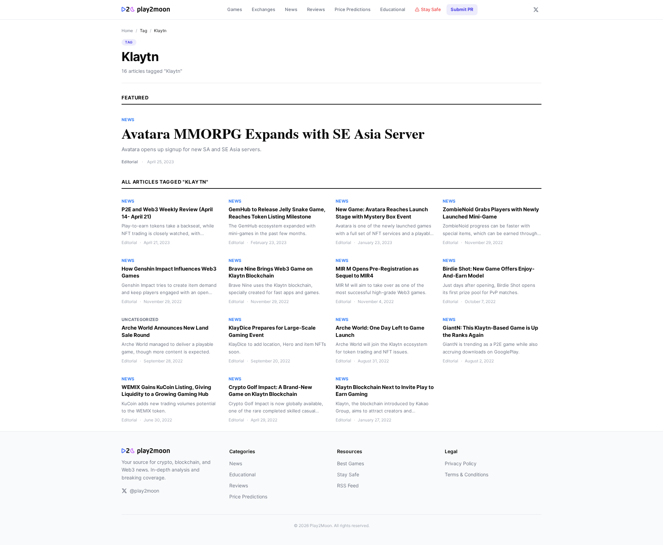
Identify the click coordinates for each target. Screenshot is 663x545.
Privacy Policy (461, 463)
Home (127, 30)
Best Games (350, 463)
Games (234, 9)
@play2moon (144, 491)
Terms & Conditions (466, 474)
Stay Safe (431, 9)
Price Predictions (353, 9)
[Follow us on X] (535, 9)
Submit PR (462, 9)
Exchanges (263, 9)
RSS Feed (348, 485)
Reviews (316, 9)
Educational (392, 9)
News (291, 9)
